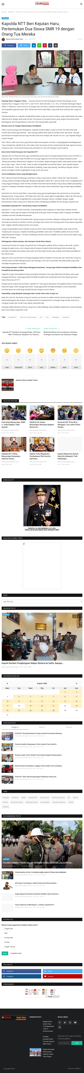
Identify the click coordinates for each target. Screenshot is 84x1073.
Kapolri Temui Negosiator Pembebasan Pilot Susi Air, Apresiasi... (40, 456)
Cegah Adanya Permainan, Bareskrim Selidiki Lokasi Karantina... (37, 894)
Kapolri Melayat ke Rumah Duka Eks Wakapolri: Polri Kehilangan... (68, 456)
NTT (69, 798)
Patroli (23, 798)
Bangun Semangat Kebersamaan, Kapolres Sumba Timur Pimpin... (48, 1052)
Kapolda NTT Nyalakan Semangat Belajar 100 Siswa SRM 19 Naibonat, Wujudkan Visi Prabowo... (21, 333)
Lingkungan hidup (32, 802)
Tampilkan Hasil (16, 953)
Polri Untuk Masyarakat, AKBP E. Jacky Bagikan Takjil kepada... (13, 424)
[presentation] (74, 616)
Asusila (70, 802)
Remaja (5, 802)
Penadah (6, 798)
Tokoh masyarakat (58, 798)
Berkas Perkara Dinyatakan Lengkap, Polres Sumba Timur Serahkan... (39, 766)
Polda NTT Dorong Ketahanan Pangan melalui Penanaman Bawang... (39, 733)
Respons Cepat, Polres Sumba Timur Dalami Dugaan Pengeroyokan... (39, 755)
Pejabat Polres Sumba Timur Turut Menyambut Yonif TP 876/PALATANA (48, 1026)
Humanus (15, 798)
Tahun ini (69, 727)
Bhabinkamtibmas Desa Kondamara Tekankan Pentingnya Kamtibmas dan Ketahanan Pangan (60, 333)
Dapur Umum (44, 798)
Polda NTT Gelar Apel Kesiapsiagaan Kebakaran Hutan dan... (36, 777)
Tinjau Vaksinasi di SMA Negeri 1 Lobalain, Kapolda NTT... (35, 905)
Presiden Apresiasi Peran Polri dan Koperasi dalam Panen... (48, 1040)
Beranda (4, 12)
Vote (5, 953)
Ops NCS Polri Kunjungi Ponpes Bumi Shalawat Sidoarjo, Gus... (32, 663)
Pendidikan (55, 317)
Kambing (6, 807)
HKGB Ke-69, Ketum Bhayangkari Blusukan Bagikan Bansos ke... (42, 424)
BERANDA (11, 12)
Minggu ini (15, 727)
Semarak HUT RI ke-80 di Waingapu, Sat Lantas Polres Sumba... (69, 424)
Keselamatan (45, 802)
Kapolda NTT (13, 317)
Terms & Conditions (74, 1068)
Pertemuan (65, 317)
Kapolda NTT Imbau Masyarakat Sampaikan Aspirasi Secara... (11, 456)
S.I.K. (41, 317)
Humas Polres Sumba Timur (14, 39)
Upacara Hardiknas (58, 802)
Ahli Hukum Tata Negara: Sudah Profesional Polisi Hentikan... (36, 883)
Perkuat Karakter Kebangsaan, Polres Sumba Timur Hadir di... (36, 744)
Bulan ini (42, 727)
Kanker (75, 798)
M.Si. (47, 317)
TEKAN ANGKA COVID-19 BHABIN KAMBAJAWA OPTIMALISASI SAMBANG (40, 872)
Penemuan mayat (17, 802)
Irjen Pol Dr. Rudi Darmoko (28, 317)
